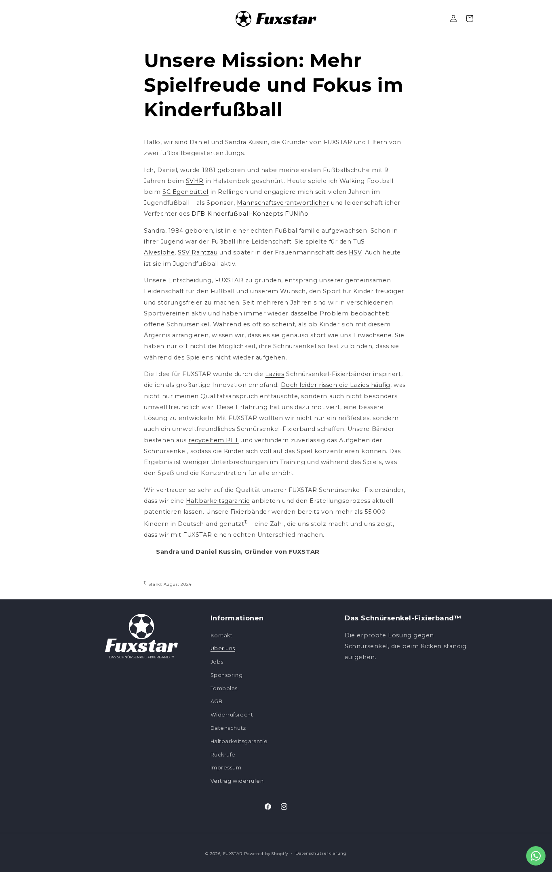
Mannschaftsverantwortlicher (283, 202)
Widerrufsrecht (232, 715)
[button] (469, 19)
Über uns (223, 648)
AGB (217, 701)
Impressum (226, 768)
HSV (355, 252)
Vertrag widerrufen (237, 781)
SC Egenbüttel (185, 191)
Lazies (274, 374)
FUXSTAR (232, 853)
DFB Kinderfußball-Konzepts (237, 213)
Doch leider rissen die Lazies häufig (335, 385)
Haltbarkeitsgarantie (218, 500)
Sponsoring (226, 675)
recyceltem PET (213, 440)
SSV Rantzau (197, 252)
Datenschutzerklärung (321, 853)
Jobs (217, 662)
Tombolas (224, 688)
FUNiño (296, 213)
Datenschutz (228, 728)
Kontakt (222, 635)
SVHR (195, 181)
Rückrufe (223, 755)
